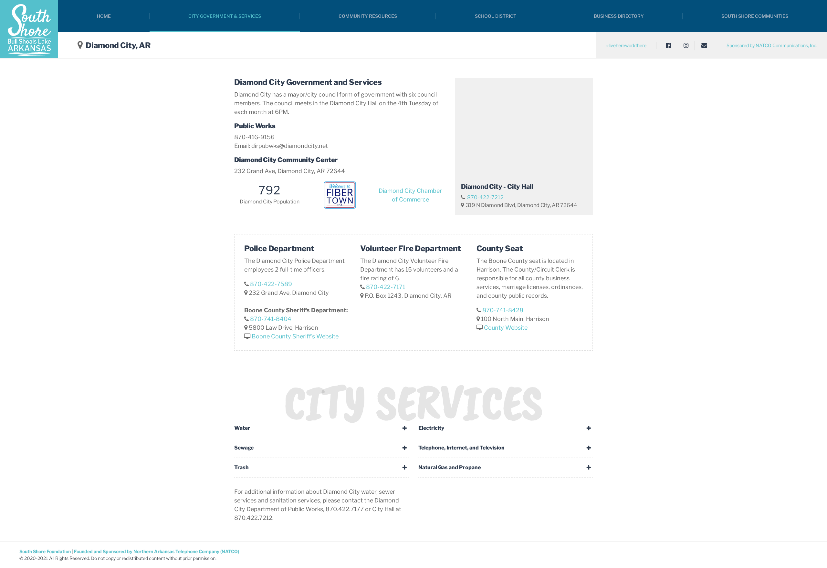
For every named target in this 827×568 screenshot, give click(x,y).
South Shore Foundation (45, 551)
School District (495, 16)
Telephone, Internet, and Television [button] (461, 448)
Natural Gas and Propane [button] (449, 467)
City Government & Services (224, 16)
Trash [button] (241, 467)
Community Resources (368, 16)
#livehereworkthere (626, 45)
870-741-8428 (502, 310)
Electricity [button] (431, 428)
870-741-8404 (270, 318)
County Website (506, 327)
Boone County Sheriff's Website (295, 336)
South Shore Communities (754, 16)
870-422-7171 (385, 287)
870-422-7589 (271, 284)
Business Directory (619, 16)
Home (104, 16)
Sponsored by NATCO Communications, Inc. (772, 45)
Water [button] (242, 428)
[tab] (321, 428)
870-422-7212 (485, 197)
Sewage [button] (244, 448)
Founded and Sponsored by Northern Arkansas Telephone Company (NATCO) (156, 551)
